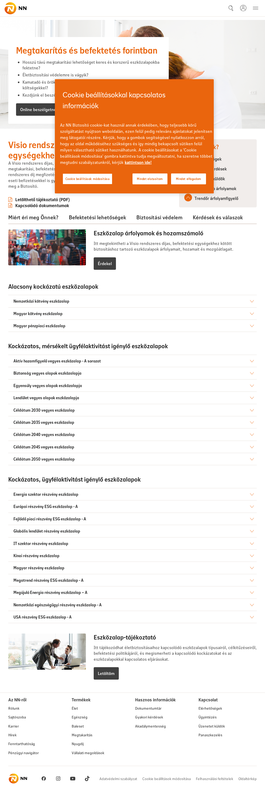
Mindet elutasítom (150, 179)
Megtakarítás (82, 734)
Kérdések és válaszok (218, 217)
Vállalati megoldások (88, 752)
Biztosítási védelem (159, 217)
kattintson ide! (138, 162)
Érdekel (105, 263)
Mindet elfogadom (188, 179)
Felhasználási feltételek (214, 778)
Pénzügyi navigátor (23, 752)
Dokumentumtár (148, 708)
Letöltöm (106, 673)
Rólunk (13, 708)
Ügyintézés (207, 717)
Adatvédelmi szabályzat (118, 778)
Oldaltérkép (247, 778)
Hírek (12, 734)
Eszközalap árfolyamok (215, 188)
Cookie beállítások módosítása (166, 778)
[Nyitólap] (15, 8)
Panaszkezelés (210, 734)
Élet (75, 708)
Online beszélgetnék (39, 109)
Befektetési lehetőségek (97, 217)
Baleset (78, 726)
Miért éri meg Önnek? (33, 217)
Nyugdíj (78, 743)
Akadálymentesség (150, 726)
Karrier (13, 726)
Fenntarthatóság (21, 743)
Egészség (79, 717)
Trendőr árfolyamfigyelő (216, 198)
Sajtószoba (17, 717)
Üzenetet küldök (211, 726)
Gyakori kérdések (149, 717)
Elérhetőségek (210, 708)
